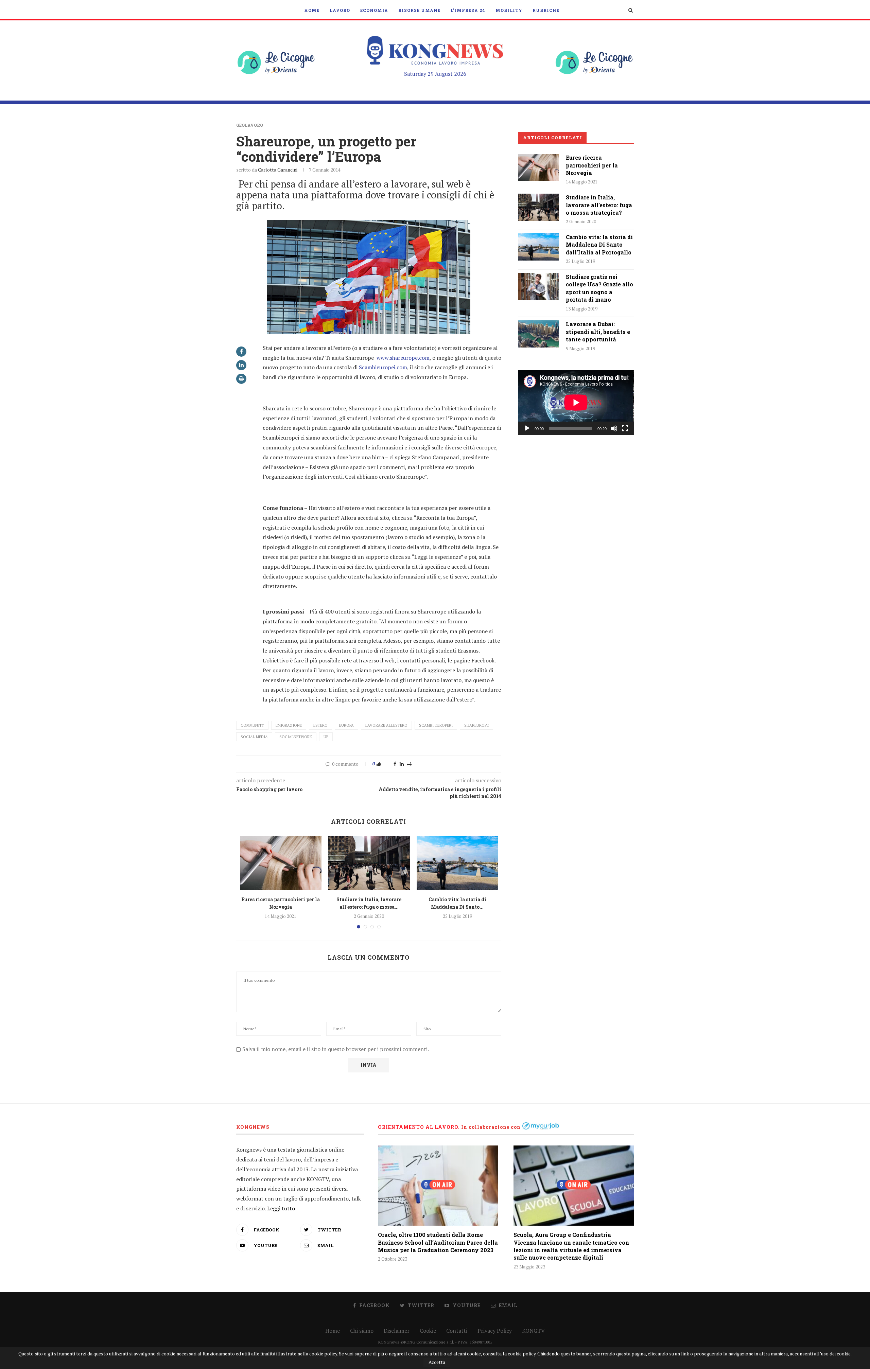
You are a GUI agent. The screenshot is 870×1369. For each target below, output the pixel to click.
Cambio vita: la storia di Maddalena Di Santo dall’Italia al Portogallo (599, 244)
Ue (326, 736)
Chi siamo (361, 1330)
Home (311, 10)
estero (320, 725)
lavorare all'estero (386, 725)
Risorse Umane (419, 10)
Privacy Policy (494, 1330)
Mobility (508, 10)
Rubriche (546, 10)
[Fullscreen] (625, 428)
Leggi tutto (281, 1208)
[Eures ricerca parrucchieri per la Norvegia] (280, 863)
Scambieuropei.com (383, 367)
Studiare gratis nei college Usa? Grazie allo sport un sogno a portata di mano (599, 288)
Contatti (456, 1330)
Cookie (428, 1330)
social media (254, 736)
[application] (576, 402)
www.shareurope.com (403, 357)
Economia (374, 10)
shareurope (476, 725)
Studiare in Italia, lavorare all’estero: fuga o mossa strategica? (599, 205)
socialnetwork (295, 736)
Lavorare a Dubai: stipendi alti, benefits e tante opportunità (598, 331)
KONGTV (533, 1330)
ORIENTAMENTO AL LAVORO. (419, 1127)
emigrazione (289, 725)
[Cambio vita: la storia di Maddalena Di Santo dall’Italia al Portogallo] (457, 863)
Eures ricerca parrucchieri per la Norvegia (592, 165)
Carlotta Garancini (277, 169)
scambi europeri (436, 725)
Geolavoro (249, 125)
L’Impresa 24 (468, 10)
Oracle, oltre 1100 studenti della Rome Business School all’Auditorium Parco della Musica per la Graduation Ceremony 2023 (438, 1242)
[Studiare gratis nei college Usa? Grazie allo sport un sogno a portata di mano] (538, 286)
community (252, 725)
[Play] (527, 428)
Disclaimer (397, 1330)
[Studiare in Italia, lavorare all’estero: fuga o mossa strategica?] (369, 863)
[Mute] (614, 428)
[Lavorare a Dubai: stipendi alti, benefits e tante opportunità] (538, 334)
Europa (346, 725)
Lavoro (340, 10)
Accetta (437, 1362)
